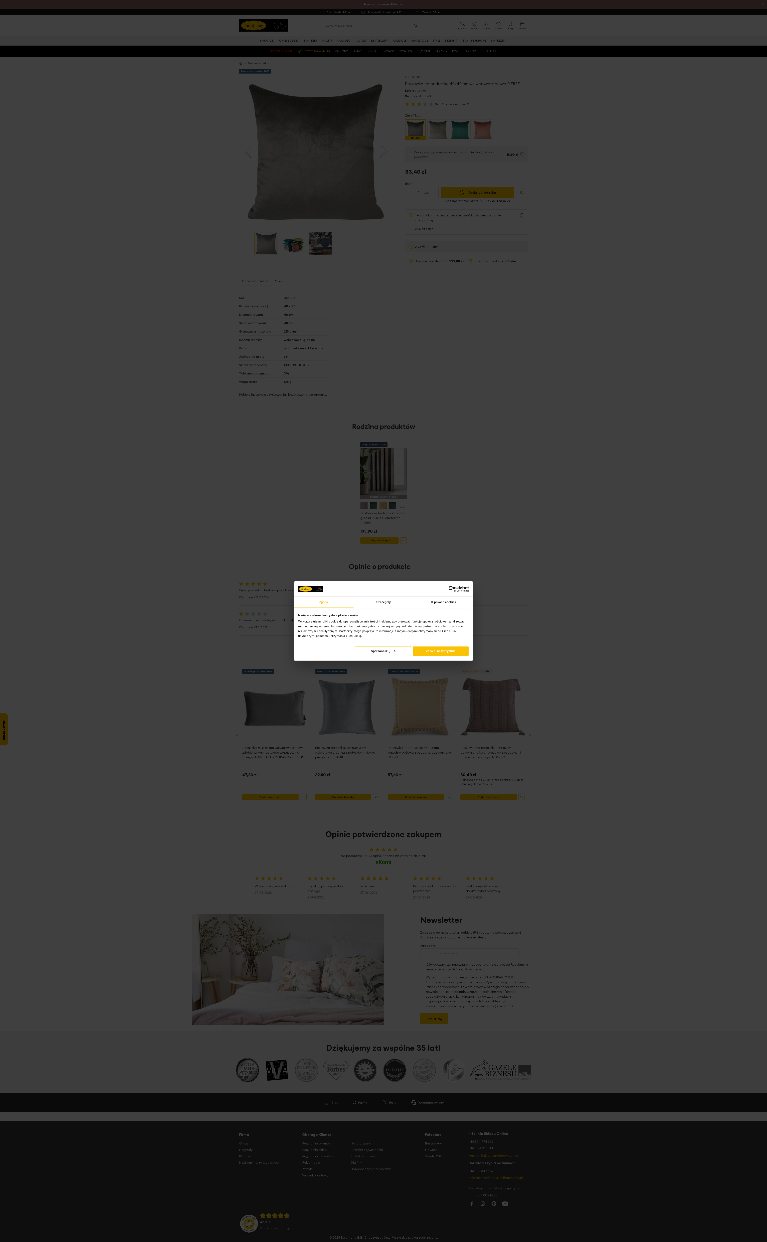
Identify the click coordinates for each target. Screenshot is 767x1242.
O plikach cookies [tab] (443, 602)
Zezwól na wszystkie (440, 651)
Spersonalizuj (380, 651)
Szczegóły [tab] (383, 602)
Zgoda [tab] (323, 602)
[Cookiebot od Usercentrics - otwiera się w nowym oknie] (451, 589)
